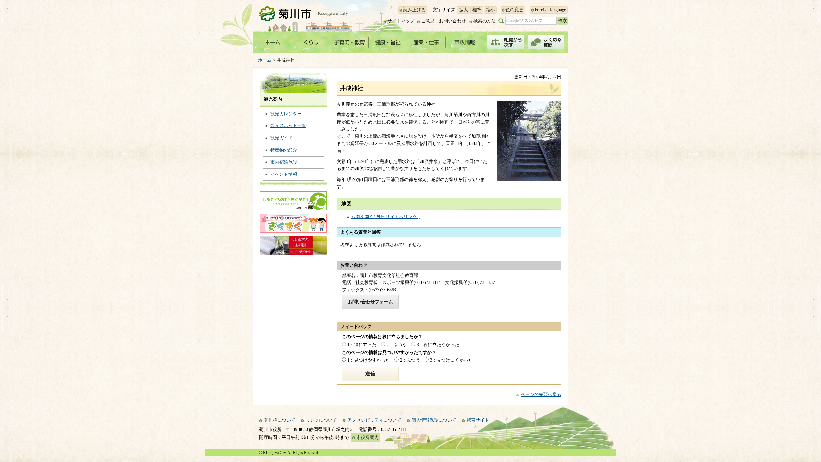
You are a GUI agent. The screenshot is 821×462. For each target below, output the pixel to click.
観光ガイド (281, 137)
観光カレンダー (286, 113)
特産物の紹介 (283, 150)
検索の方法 (484, 21)
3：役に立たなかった (438, 344)
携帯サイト (478, 420)
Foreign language (550, 9)
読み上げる (414, 9)
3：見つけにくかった (451, 360)
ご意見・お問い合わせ (443, 21)
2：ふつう (396, 344)
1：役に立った (362, 344)
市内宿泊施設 (283, 162)
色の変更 (514, 9)
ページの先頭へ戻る (541, 394)
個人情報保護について (433, 420)
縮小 (490, 9)
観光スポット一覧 (288, 125)
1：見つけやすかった (368, 360)
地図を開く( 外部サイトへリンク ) (385, 216)
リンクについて (321, 420)
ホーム (265, 60)
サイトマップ (400, 21)
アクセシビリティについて (374, 420)
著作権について (279, 420)
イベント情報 (284, 174)
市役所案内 (367, 437)
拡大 (463, 9)
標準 (476, 9)
